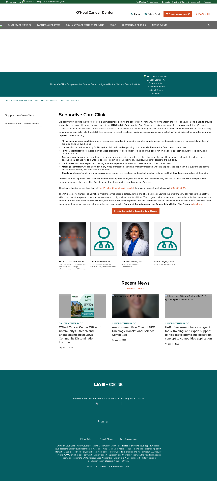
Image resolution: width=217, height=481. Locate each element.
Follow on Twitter (102, 414)
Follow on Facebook (96, 414)
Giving (137, 14)
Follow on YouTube (115, 414)
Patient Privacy (106, 439)
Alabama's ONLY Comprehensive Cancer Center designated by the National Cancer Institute (95, 84)
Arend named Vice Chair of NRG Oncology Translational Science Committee (133, 331)
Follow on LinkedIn (121, 414)
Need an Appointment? (179, 14)
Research (208, 2)
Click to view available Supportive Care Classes (135, 211)
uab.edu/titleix (122, 460)
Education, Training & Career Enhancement (181, 2)
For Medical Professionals (147, 2)
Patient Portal (154, 14)
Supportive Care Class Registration (22, 123)
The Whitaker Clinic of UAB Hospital (116, 188)
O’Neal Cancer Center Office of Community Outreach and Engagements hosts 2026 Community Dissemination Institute (79, 334)
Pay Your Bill (204, 14)
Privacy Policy (86, 439)
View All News (135, 288)
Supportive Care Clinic (20, 115)
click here (197, 204)
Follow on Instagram (108, 414)
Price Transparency (128, 439)
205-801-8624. (178, 188)
